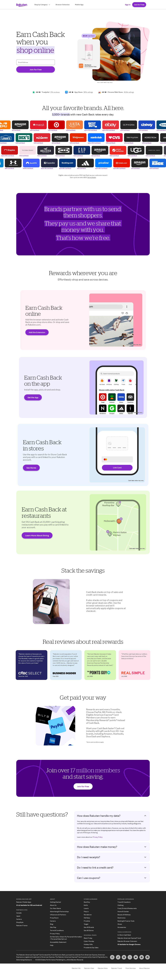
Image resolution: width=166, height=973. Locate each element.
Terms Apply (91, 177)
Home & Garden (123, 911)
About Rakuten (144, 968)
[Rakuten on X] (130, 957)
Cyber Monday (89, 941)
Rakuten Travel (116, 968)
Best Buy (87, 902)
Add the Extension (37, 332)
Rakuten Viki (76, 968)
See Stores (31, 468)
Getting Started (55, 902)
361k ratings (88, 92)
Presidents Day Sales (91, 947)
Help (51, 945)
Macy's (86, 911)
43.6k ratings (129, 92)
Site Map (53, 927)
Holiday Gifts (88, 944)
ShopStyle (19, 922)
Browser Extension (63, 5)
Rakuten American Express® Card (129, 938)
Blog (51, 924)
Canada (18, 913)
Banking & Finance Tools (126, 921)
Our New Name (55, 908)
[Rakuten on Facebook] (124, 957)
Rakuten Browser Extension (127, 941)
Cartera (19, 919)
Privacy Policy (98, 837)
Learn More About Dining (37, 535)
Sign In (127, 4)
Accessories (122, 927)
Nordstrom (88, 915)
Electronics (121, 918)
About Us (53, 905)
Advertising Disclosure (24, 960)
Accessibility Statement (58, 942)
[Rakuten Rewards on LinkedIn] (147, 957)
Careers (53, 921)
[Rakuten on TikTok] (118, 957)
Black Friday (88, 938)
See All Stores (89, 930)
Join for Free (139, 4)
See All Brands (89, 927)
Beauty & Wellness (124, 915)
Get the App (33, 397)
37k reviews (55, 92)
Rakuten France (21, 925)
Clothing (120, 905)
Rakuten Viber (89, 968)
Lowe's (86, 908)
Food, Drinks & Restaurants (127, 908)
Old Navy (87, 918)
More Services (130, 968)
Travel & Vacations (124, 902)
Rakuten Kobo (103, 968)
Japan (18, 916)
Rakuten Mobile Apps (23, 902)
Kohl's (86, 905)
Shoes (120, 924)
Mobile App (79, 5)
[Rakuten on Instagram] (112, 957)
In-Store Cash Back (124, 935)
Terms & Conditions (57, 930)
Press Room (54, 918)
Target (86, 924)
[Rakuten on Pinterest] (141, 957)
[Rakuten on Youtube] (135, 957)
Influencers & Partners (58, 915)
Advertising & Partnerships (59, 911)
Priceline (87, 921)
